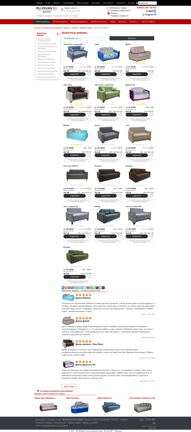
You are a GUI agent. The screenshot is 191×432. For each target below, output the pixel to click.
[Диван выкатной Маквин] (77, 135)
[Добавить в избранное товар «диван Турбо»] (120, 74)
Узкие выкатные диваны (45, 74)
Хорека (112, 21)
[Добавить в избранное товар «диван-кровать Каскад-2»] (152, 195)
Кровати (122, 21)
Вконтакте (63, 425)
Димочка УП (130, 85)
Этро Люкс (67, 85)
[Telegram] (78, 287)
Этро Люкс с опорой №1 (104, 85)
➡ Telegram (147, 14)
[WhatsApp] (75, 287)
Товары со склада (89, 422)
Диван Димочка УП (85, 365)
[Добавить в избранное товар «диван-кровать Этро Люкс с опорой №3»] (89, 74)
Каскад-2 (129, 166)
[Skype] (81, 287)
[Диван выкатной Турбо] (108, 53)
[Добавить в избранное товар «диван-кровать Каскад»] (120, 236)
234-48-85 (146, 7)
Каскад (97, 206)
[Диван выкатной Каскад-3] (108, 175)
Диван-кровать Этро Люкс (89, 344)
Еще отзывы (69, 386)
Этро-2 (97, 125)
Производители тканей (72, 419)
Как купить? (108, 3)
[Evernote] (94, 287)
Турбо (97, 44)
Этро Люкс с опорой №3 (73, 44)
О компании (105, 419)
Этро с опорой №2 (70, 206)
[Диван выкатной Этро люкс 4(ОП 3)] (77, 175)
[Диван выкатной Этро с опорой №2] (77, 216)
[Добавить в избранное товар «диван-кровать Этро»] (152, 155)
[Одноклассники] (66, 287)
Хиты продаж (83, 3)
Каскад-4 (66, 247)
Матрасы (133, 21)
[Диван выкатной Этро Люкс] (77, 94)
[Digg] (103, 287)
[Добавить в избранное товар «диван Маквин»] (89, 155)
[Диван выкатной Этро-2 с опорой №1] (140, 216)
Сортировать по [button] (71, 38)
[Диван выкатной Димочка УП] (140, 94)
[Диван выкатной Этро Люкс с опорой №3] (77, 53)
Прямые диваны (42, 21)
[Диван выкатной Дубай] (140, 53)
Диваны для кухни (98, 21)
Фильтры (132, 38)
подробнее (74, 74)
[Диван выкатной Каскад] (108, 216)
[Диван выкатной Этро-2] (108, 135)
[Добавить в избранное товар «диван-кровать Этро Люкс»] (89, 114)
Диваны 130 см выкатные (46, 59)
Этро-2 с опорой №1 (134, 206)
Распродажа (68, 3)
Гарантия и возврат (44, 422)
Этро (128, 125)
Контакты (121, 3)
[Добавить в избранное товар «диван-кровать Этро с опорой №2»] (89, 236)
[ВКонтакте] (63, 287)
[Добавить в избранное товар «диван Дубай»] (152, 74)
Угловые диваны (59, 21)
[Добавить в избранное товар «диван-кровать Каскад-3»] (120, 195)
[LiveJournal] (97, 287)
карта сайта (152, 428)
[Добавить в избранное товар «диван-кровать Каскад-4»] (89, 276)
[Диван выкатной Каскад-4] (77, 256)
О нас (48, 3)
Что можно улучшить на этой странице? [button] (56, 391)
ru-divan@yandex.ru (49, 425)
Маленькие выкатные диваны (47, 71)
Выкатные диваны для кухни (47, 51)
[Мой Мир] (88, 287)
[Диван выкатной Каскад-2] (140, 175)
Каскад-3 (98, 166)
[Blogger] (84, 287)
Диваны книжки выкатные (46, 77)
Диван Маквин (83, 298)
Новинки (124, 419)
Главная (39, 3)
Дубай (128, 44)
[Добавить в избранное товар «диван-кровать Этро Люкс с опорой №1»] (120, 114)
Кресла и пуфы (147, 21)
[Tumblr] (69, 287)
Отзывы (131, 3)
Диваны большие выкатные (46, 62)
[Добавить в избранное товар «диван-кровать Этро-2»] (120, 155)
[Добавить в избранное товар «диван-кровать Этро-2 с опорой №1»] (152, 236)
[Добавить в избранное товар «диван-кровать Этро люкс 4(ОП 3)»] (89, 195)
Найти (75, 16)
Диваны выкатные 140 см (46, 65)
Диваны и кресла (91, 419)
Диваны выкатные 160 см (46, 68)
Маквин (66, 125)
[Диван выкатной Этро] (140, 135)
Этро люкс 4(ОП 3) (70, 166)
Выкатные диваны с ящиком (47, 44)
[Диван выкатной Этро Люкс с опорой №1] (108, 94)
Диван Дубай (82, 321)
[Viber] (72, 287)
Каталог (56, 3)
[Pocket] (100, 287)
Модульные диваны (78, 21)
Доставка (96, 3)
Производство (59, 422)
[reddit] (91, 287)
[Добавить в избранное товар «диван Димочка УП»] (152, 114)
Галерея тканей (74, 422)
